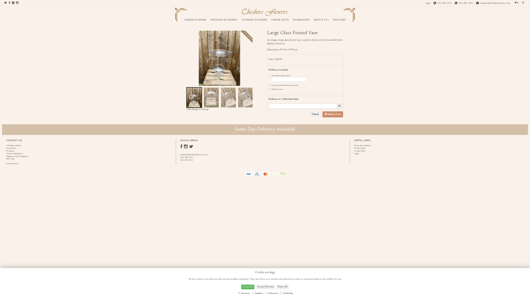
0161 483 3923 (186, 157)
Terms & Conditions (362, 146)
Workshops (301, 20)
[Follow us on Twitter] (6, 3)
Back (316, 114)
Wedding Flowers (223, 20)
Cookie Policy (359, 151)
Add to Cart (334, 114)
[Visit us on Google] (14, 3)
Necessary (245, 293)
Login (356, 154)
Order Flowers (195, 20)
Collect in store (277, 89)
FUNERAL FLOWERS (254, 20)
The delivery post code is (280, 76)
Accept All (248, 287)
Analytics (259, 293)
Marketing (288, 293)
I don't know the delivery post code (284, 85)
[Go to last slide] (191, 97)
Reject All (282, 287)
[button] (194, 97)
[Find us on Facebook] (10, 3)
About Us (321, 20)
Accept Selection (265, 287)
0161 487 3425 (186, 160)
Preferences (273, 293)
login (428, 3)
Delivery (339, 20)
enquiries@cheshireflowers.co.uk (193, 155)
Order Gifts (280, 20)
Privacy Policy (359, 148)
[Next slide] (248, 97)
